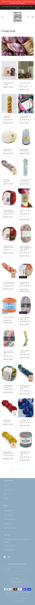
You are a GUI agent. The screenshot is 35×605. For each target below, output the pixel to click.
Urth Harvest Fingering (7, 116)
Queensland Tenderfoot (7, 420)
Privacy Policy (8, 523)
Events (6, 498)
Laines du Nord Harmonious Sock (9, 211)
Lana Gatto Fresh (9, 318)
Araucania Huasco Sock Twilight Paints (25, 387)
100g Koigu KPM (25, 420)
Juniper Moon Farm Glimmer (24, 150)
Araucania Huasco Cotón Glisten (25, 180)
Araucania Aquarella (7, 180)
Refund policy (15, 595)
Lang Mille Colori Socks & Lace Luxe (25, 453)
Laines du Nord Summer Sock (24, 283)
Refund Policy (8, 515)
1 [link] (12, 469)
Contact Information (10, 528)
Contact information (18, 601)
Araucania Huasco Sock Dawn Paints (9, 283)
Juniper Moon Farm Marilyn (8, 150)
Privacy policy (25, 595)
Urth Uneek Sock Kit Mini (9, 83)
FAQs (5, 494)
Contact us (7, 490)
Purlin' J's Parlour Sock (25, 211)
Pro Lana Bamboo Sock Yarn (25, 318)
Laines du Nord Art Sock (24, 351)
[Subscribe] (28, 569)
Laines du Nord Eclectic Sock (8, 386)
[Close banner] (33, 2)
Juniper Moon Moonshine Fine (8, 452)
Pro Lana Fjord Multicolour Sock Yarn (9, 352)
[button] (2, 17)
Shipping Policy (8, 510)
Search (6, 485)
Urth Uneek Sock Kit (25, 83)
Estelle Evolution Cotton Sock (25, 116)
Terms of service (13, 598)
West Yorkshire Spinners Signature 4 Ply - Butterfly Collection (25, 248)
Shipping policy (24, 598)
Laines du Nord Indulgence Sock (8, 246)
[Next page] (23, 469)
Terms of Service (9, 519)
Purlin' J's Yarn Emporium (17, 592)
